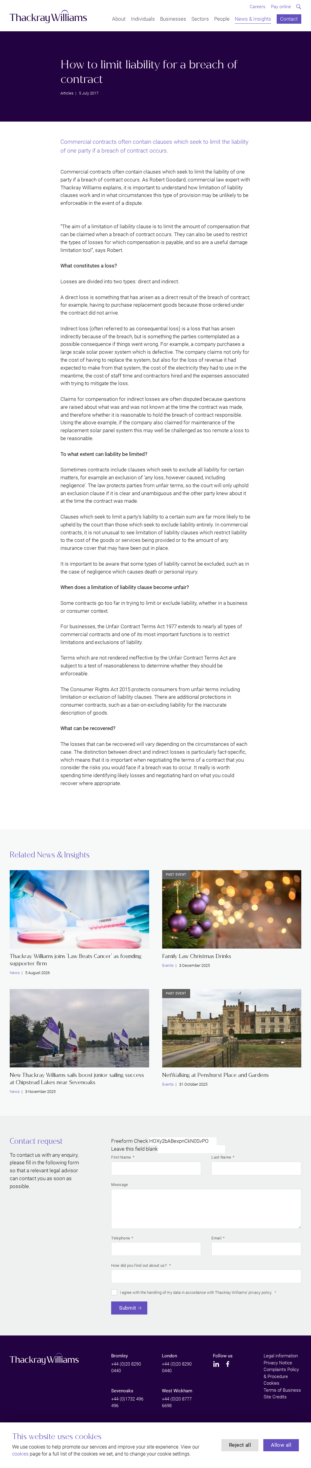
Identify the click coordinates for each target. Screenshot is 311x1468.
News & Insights (253, 19)
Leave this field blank (134, 1149)
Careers (257, 6)
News (15, 972)
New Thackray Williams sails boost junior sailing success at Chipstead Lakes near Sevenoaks (77, 1078)
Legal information (281, 1356)
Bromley (119, 1356)
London (169, 1356)
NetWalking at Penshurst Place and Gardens (215, 1075)
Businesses (173, 19)
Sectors (200, 19)
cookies (20, 1454)
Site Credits (275, 1397)
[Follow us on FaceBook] (227, 1364)
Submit (127, 1308)
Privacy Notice (278, 1363)
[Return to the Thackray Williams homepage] (48, 16)
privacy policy (259, 1292)
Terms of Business (282, 1390)
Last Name (221, 1157)
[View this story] (79, 909)
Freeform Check (129, 1141)
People (222, 19)
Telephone (120, 1238)
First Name (121, 1157)
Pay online (281, 6)
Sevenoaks (122, 1391)
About (118, 19)
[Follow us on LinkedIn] (216, 1364)
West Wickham (177, 1391)
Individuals (143, 19)
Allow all (281, 1445)
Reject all (240, 1445)
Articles (66, 93)
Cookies (271, 1383)
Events (168, 965)
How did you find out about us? (139, 1265)
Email (216, 1238)
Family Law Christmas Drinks (196, 956)
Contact (289, 19)
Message (119, 1184)
